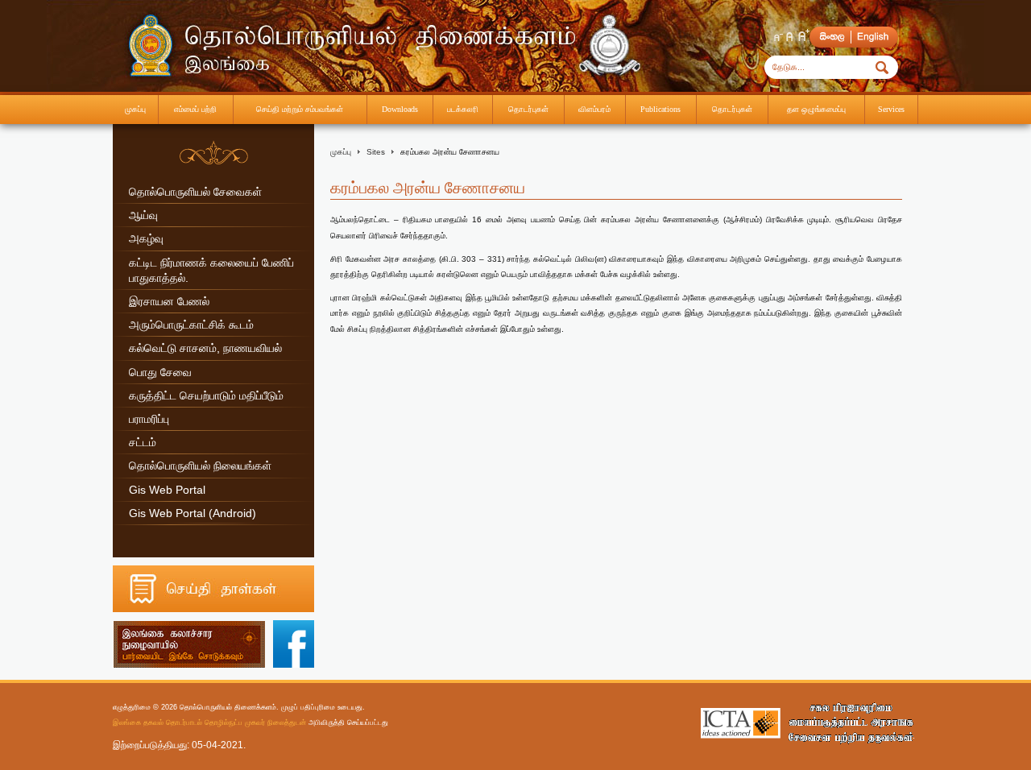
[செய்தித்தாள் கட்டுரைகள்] (213, 609)
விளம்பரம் (594, 109)
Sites (375, 151)
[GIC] (850, 722)
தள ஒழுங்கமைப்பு (816, 109)
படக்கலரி (462, 109)
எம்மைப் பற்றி (195, 109)
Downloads (400, 109)
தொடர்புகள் (528, 109)
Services (891, 109)
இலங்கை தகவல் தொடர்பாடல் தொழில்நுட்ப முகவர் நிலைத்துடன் (209, 722)
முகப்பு (135, 109)
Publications (660, 109)
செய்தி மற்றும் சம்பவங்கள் (299, 109)
